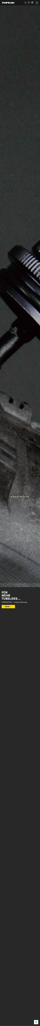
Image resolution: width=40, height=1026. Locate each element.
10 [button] (28, 496)
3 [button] (15, 496)
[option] (20, 296)
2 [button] (13, 496)
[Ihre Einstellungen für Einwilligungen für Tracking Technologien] (36, 1022)
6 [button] (21, 496)
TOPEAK (8, 3)
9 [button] (26, 496)
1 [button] (11, 496)
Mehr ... (8, 606)
